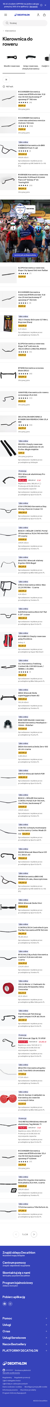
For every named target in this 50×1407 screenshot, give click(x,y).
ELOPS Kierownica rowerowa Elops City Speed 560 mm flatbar (33, 269)
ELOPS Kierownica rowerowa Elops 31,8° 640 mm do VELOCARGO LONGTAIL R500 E (32, 346)
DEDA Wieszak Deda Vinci (30, 903)
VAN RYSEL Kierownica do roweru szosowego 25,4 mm (33, 393)
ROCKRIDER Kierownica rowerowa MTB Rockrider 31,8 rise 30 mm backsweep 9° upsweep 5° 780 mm (32, 95)
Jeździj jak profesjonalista (25, 255)
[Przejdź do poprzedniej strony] (16, 1234)
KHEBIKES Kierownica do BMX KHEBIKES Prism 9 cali (31, 146)
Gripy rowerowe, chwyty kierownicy (30, 67)
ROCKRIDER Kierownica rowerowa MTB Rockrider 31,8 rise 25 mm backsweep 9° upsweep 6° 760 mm (32, 296)
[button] (40, 484)
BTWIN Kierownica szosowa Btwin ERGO (31, 369)
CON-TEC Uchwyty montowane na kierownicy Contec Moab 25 (32, 829)
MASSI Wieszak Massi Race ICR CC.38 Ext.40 (32, 853)
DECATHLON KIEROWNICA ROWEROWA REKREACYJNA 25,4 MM (33, 419)
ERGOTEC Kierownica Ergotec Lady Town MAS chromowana (32, 1069)
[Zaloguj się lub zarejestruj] (38, 15)
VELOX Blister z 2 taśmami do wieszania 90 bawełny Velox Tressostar (31, 986)
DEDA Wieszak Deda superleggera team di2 (28, 694)
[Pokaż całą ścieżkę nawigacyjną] (4, 31)
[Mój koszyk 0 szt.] (44, 15)
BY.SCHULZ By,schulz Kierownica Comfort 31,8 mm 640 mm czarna (33, 957)
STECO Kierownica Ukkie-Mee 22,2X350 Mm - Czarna (32, 586)
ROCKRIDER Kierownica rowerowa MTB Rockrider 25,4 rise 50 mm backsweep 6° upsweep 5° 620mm (32, 1155)
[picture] (8, 98)
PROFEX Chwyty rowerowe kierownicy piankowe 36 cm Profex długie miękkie (31, 446)
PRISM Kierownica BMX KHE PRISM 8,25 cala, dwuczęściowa (32, 877)
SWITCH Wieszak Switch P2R (31, 774)
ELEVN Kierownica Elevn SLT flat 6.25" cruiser (32, 613)
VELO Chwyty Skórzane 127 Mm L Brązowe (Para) (33, 321)
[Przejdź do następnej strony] (34, 1234)
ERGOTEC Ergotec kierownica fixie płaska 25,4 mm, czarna (32, 1181)
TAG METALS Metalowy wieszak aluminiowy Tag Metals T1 (32, 1122)
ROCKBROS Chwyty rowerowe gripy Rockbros (32, 637)
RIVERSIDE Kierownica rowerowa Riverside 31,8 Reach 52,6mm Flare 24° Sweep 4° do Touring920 (33, 178)
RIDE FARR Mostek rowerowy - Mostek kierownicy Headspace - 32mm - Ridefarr (33, 722)
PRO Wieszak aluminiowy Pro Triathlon (31, 475)
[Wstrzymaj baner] (41, 5)
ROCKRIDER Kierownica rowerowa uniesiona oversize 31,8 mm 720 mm (32, 120)
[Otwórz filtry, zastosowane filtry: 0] (6, 79)
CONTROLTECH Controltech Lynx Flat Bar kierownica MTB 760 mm (33, 928)
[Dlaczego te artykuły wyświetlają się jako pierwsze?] (4, 86)
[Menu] (6, 15)
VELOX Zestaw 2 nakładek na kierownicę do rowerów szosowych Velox (31, 1097)
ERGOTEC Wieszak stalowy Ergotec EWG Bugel (30, 561)
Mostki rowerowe (12, 66)
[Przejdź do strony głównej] (22, 15)
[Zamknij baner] (45, 5)
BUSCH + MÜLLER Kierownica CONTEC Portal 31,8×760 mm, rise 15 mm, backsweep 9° (31, 800)
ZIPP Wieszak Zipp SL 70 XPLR (32, 1038)
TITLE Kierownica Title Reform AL (33, 1207)
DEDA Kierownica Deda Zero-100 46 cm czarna (33, 747)
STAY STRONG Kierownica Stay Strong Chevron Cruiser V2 (32, 507)
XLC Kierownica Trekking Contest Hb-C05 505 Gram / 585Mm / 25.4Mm (31, 666)
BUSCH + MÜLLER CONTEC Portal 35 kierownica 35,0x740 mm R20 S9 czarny (33, 533)
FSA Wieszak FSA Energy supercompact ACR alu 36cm (31, 1015)
